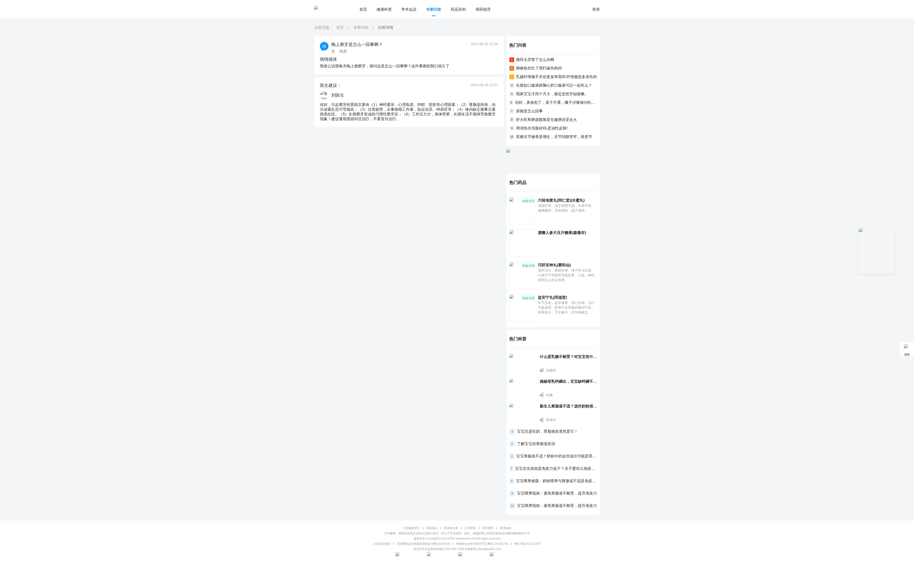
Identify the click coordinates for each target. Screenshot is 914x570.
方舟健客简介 (411, 528)
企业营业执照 (381, 543)
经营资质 (487, 528)
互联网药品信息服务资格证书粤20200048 (423, 543)
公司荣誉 (470, 528)
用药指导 (483, 9)
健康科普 (384, 9)
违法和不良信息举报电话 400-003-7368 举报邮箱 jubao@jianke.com (457, 549)
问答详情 (385, 27)
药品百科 (458, 9)
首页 (363, 9)
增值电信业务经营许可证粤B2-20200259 (482, 543)
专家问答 (433, 9)
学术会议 (409, 9)
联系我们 (432, 528)
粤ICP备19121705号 (527, 543)
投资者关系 (451, 528)
